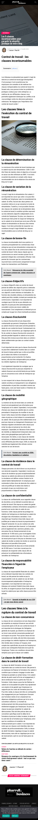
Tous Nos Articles (24, 803)
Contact (34, 803)
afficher (14, 68)
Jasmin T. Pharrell (14, 50)
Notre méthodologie (25, 806)
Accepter (6, 816)
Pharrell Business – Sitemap (9, 803)
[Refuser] (36, 813)
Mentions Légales (13, 806)
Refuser (15, 816)
